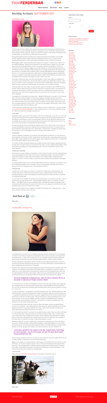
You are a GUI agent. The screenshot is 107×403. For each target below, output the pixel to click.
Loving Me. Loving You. (22, 207)
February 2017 (72, 81)
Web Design (79, 396)
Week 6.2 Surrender (73, 41)
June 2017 (71, 76)
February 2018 (72, 65)
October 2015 (72, 103)
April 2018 (71, 62)
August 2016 (72, 89)
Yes (69, 26)
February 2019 (72, 57)
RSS (60, 2)
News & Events (72, 124)
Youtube (58, 2)
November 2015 (72, 102)
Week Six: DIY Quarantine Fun (76, 43)
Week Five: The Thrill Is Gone (75, 44)
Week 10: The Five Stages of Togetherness (79, 38)
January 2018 (72, 67)
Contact (66, 7)
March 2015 (71, 112)
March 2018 (71, 64)
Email (71, 17)
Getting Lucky (18, 19)
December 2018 (72, 60)
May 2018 (71, 61)
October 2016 (72, 86)
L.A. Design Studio (89, 396)
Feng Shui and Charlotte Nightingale (23, 109)
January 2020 (72, 55)
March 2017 (71, 80)
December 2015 (72, 100)
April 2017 (71, 78)
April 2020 (71, 54)
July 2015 (71, 107)
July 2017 (71, 74)
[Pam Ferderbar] (27, 3)
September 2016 (72, 87)
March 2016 (71, 96)
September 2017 (72, 71)
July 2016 (71, 90)
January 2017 (72, 83)
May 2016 (71, 93)
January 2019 (72, 58)
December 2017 (72, 68)
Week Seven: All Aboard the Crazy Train (78, 40)
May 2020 (71, 52)
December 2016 (72, 84)
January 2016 (72, 99)
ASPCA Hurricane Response (30, 354)
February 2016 (72, 97)
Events (70, 122)
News (70, 123)
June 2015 (71, 109)
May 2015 (71, 110)
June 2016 (71, 91)
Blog (60, 7)
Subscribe (71, 23)
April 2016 (71, 94)
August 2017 (72, 73)
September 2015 (72, 105)
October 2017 (72, 70)
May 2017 (71, 77)
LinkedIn (55, 2)
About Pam (53, 7)
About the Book (43, 7)
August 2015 (72, 106)
